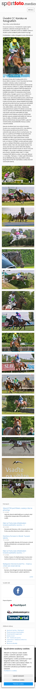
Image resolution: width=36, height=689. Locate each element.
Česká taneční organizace (14, 634)
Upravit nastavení (18, 676)
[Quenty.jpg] (18, 321)
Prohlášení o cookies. (10, 671)
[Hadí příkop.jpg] (18, 217)
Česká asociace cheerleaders (15, 632)
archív (31, 577)
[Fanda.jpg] (18, 467)
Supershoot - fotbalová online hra (16, 639)
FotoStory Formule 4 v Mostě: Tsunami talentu (16, 537)
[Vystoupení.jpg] (18, 488)
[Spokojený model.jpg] (18, 425)
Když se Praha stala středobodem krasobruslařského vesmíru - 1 (14, 552)
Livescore (9, 641)
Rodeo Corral (10, 636)
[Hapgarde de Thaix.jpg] (18, 279)
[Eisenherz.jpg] (18, 258)
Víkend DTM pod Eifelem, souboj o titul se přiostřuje (17, 509)
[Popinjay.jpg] (18, 342)
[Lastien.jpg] (18, 300)
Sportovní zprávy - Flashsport (15, 630)
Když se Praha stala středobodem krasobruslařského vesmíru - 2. (14, 524)
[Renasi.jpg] (18, 404)
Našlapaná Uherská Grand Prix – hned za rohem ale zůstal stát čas (17, 565)
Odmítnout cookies (18, 680)
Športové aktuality (12, 643)
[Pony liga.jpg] (18, 363)
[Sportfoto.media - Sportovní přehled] (18, 3)
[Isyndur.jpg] (18, 196)
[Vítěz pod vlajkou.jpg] (18, 384)
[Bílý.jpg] (18, 175)
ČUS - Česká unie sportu (14, 638)
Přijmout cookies (18, 684)
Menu (32, 10)
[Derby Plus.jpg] (18, 237)
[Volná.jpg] (18, 446)
